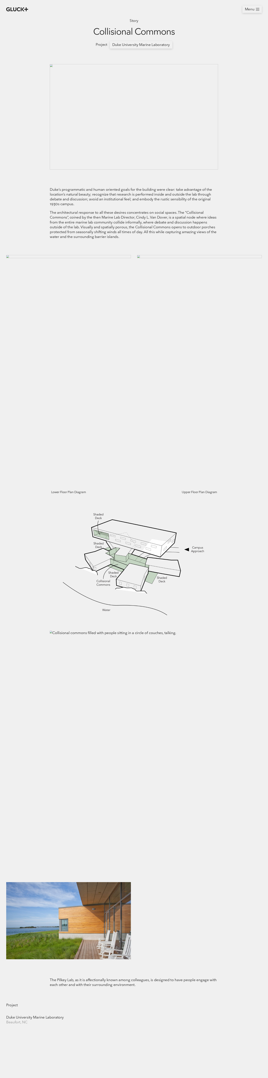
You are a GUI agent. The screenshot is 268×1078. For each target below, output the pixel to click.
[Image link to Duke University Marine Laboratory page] (46, 1051)
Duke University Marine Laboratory (141, 45)
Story (134, 21)
